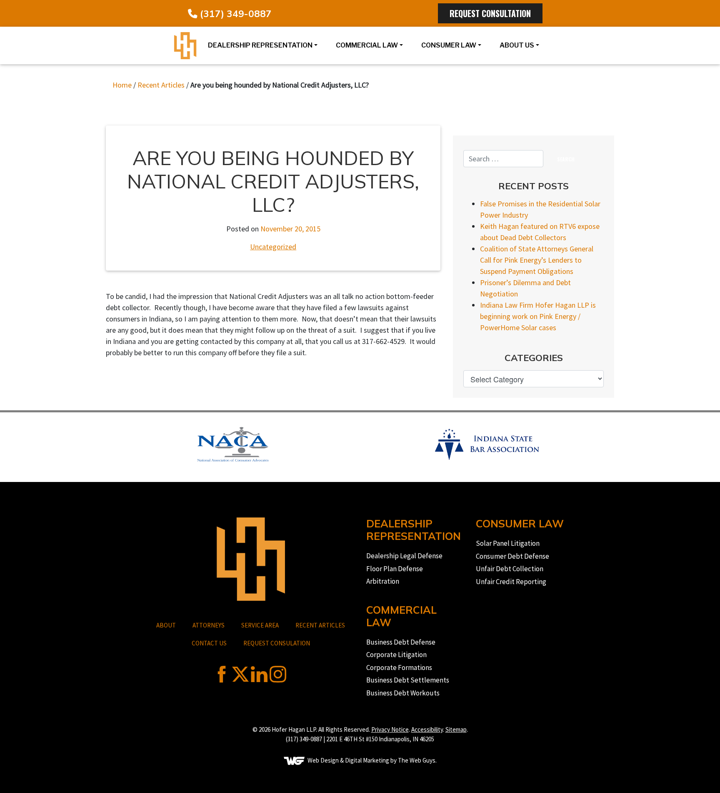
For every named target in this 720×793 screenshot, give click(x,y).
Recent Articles (161, 85)
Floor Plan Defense (394, 568)
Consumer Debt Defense (512, 556)
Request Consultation (490, 13)
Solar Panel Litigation (508, 543)
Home (122, 85)
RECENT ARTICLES (320, 625)
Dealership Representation (260, 45)
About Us (517, 45)
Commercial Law (367, 45)
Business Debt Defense (400, 642)
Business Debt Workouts (403, 693)
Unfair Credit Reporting (511, 581)
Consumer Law (448, 45)
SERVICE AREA (260, 625)
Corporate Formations (399, 667)
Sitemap (456, 729)
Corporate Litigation (396, 654)
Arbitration (382, 581)
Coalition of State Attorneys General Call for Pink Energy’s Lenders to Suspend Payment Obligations (536, 260)
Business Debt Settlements (407, 680)
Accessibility (427, 729)
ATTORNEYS (208, 625)
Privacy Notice (390, 729)
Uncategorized (273, 246)
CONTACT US (209, 643)
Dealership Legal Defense (404, 555)
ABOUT (166, 625)
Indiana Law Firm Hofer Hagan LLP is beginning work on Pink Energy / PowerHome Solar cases (538, 316)
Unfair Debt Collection (509, 568)
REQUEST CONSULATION (276, 643)
